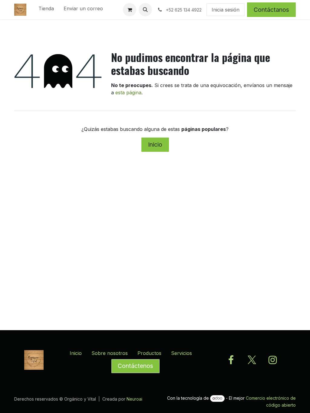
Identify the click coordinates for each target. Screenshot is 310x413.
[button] (145, 9)
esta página (128, 92)
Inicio (155, 144)
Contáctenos (135, 365)
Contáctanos (271, 9)
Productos (149, 353)
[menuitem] (46, 9)
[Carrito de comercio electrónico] (129, 9)
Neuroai (134, 399)
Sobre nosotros (109, 353)
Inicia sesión (225, 10)
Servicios (181, 353)
